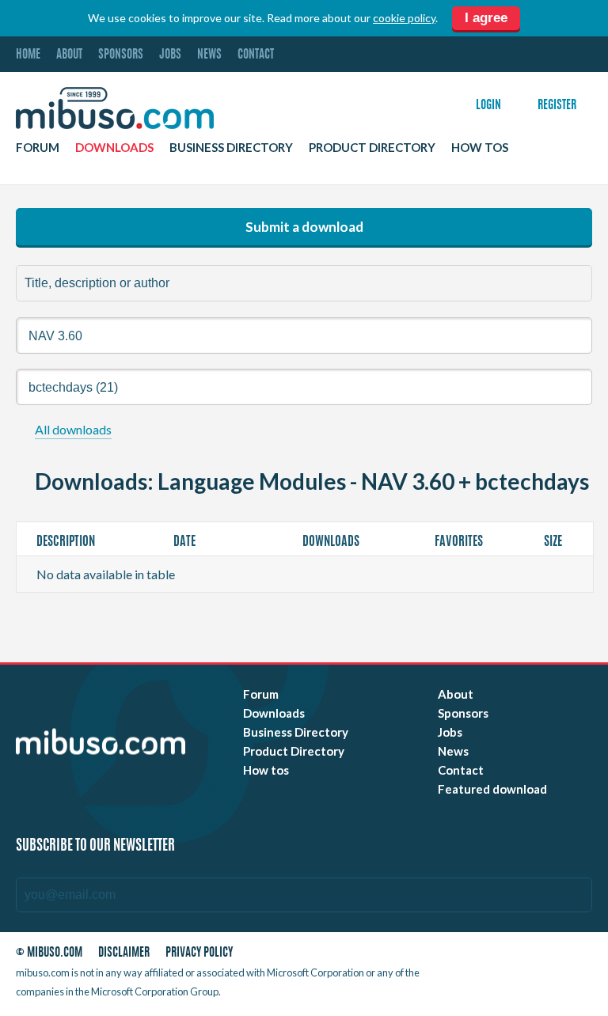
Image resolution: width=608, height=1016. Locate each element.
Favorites (460, 542)
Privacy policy (199, 953)
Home (28, 55)
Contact (256, 55)
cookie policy (404, 18)
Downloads (114, 147)
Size (554, 542)
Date (185, 542)
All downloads (73, 429)
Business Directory (231, 147)
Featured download (492, 789)
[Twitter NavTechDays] (508, 976)
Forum (37, 147)
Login (488, 106)
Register (557, 106)
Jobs (170, 55)
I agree (486, 17)
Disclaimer (124, 953)
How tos (479, 147)
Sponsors (120, 55)
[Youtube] (469, 955)
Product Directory (372, 147)
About (69, 55)
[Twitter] (498, 955)
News (209, 55)
